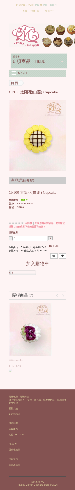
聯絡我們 (13, 423)
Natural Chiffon (25, 203)
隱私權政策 (14, 449)
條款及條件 (14, 464)
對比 (54, 256)
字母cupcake (16, 360)
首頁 (24, 11)
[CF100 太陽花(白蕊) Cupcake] (38, 135)
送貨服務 (13, 428)
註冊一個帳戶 (50, 5)
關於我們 (13, 408)
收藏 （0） (36, 11)
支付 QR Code (16, 434)
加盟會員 (13, 459)
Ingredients (14, 414)
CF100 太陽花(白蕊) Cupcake (33, 92)
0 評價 (28, 223)
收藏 (62, 256)
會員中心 (49, 11)
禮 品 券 (13, 444)
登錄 (37, 5)
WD (42, 481)
